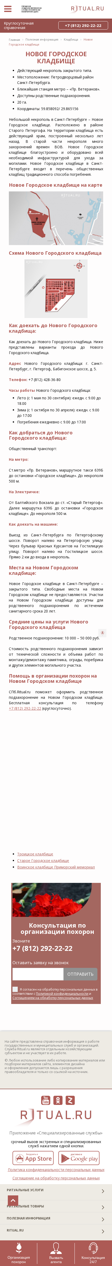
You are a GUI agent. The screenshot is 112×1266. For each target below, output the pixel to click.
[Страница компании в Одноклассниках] (58, 1100)
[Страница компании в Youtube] (45, 1100)
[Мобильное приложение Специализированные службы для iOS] (33, 1158)
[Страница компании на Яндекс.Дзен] (70, 1100)
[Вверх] (13, 1200)
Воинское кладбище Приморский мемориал (56, 867)
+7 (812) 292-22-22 (25, 708)
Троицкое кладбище (35, 853)
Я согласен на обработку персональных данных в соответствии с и (55, 993)
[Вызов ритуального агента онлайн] (102, 633)
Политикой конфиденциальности (62, 993)
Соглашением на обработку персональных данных (53, 998)
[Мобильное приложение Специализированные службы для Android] (78, 1158)
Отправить (80, 974)
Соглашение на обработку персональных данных (56, 1178)
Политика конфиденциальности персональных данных (56, 1169)
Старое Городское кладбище (43, 860)
